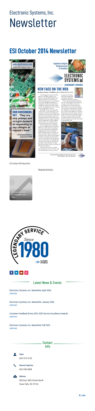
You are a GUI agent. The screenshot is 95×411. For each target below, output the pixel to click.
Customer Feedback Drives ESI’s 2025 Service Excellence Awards (39, 313)
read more (13, 293)
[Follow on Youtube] (21, 273)
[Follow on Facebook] (11, 273)
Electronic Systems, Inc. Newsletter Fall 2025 (30, 325)
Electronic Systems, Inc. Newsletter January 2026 (32, 302)
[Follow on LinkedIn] (16, 273)
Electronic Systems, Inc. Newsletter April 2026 (30, 290)
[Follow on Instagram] (26, 273)
